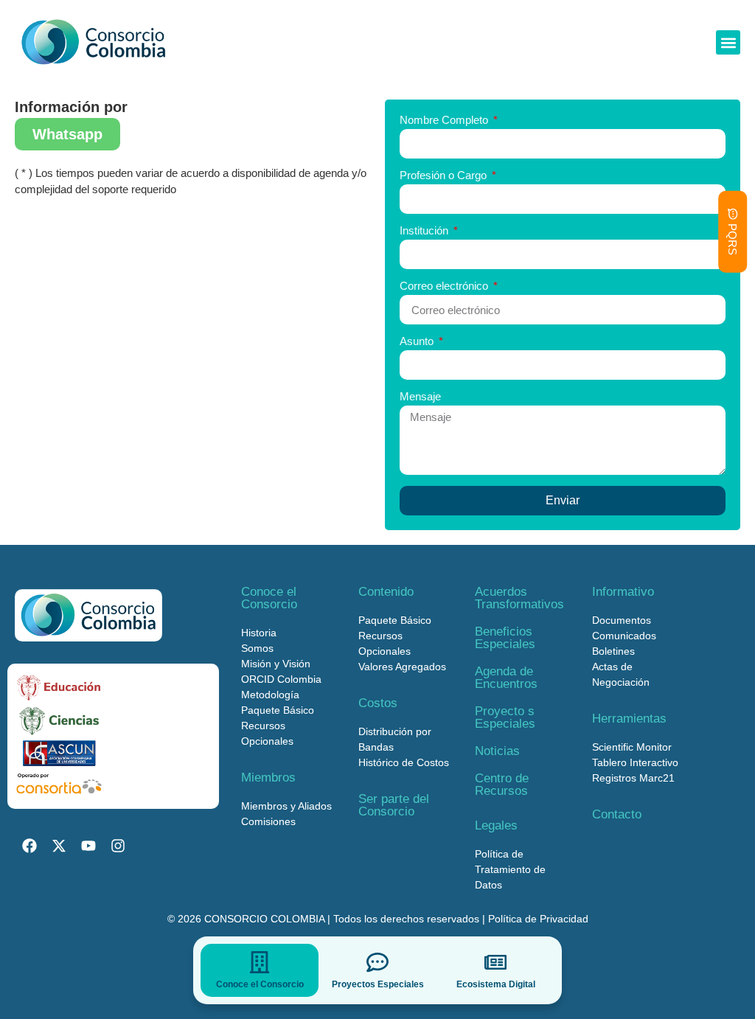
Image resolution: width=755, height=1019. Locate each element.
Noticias (497, 751)
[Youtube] (88, 845)
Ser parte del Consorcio (393, 805)
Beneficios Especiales (505, 638)
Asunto (418, 341)
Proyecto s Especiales (505, 717)
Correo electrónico (445, 286)
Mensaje (420, 397)
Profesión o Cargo (445, 175)
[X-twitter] (59, 845)
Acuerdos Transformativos (519, 598)
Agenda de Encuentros (506, 677)
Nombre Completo (445, 120)
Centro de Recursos (502, 784)
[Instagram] (118, 845)
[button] (728, 42)
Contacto (616, 814)
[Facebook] (29, 845)
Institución (425, 231)
